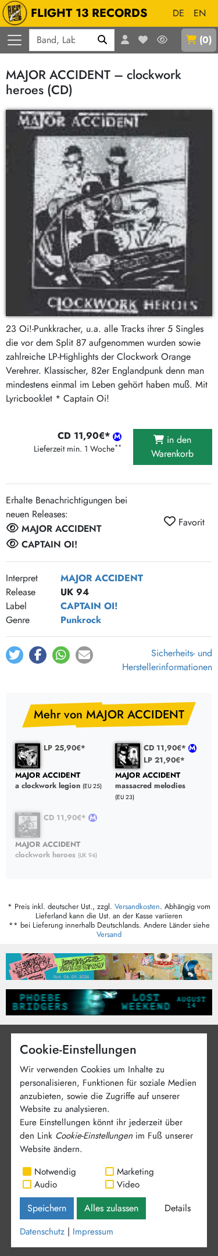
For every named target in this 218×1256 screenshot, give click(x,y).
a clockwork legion (47, 781)
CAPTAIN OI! (88, 606)
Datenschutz (42, 1231)
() (205, 39)
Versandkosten (137, 906)
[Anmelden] (125, 40)
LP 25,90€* (64, 747)
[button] (14, 655)
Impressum (93, 1231)
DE (178, 13)
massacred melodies (150, 781)
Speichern (46, 1208)
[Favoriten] (143, 40)
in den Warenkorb (172, 446)
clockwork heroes (47, 850)
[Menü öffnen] (14, 40)
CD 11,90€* (166, 747)
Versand (109, 934)
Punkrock (80, 620)
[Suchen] (103, 40)
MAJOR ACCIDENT (101, 578)
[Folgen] (162, 40)
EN (200, 13)
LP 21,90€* (164, 759)
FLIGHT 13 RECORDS (89, 13)
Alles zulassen (111, 1208)
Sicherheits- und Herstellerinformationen (167, 660)
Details (178, 1208)
